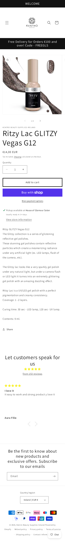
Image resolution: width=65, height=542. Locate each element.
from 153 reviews (32, 373)
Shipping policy (23, 534)
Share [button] (10, 329)
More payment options (32, 201)
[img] (32, 369)
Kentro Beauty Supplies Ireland (30, 525)
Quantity (7, 162)
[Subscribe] (54, 476)
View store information (19, 219)
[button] (7, 23)
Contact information (42, 534)
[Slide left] (25, 121)
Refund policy (21, 529)
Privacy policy (36, 529)
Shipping (17, 157)
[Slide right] (40, 121)
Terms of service (53, 529)
